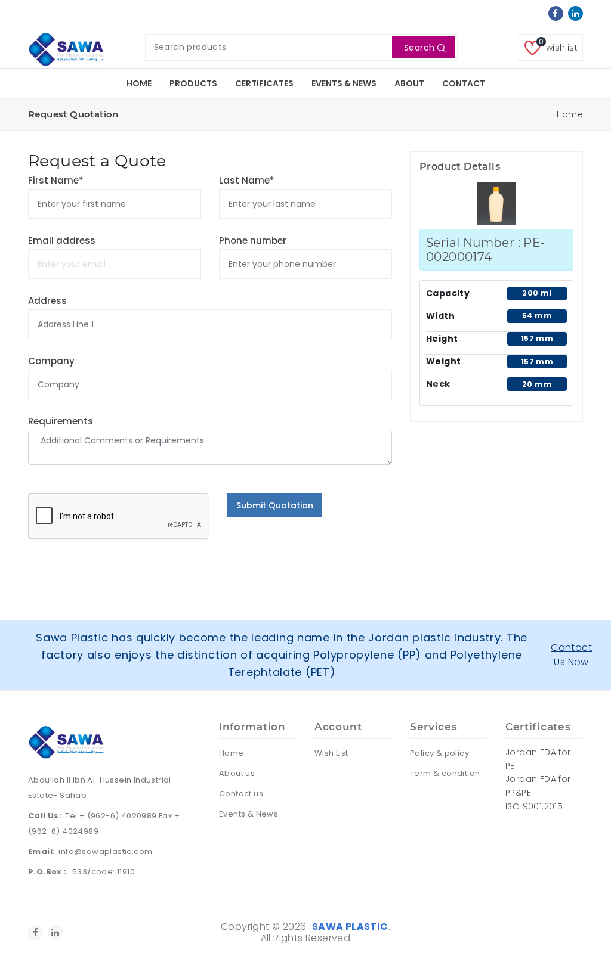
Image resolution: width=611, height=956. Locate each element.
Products (193, 83)
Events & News (344, 83)
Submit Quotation (274, 505)
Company (51, 360)
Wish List (331, 753)
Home (139, 83)
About (409, 83)
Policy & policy (439, 753)
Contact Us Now (571, 655)
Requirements (60, 421)
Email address (61, 240)
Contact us (241, 793)
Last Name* (246, 180)
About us (237, 773)
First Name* (56, 180)
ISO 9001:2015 (534, 806)
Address (47, 300)
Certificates (264, 83)
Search (419, 48)
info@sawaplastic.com (105, 851)
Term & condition (445, 773)
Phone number (252, 240)
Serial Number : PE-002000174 (485, 249)
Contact (463, 83)
